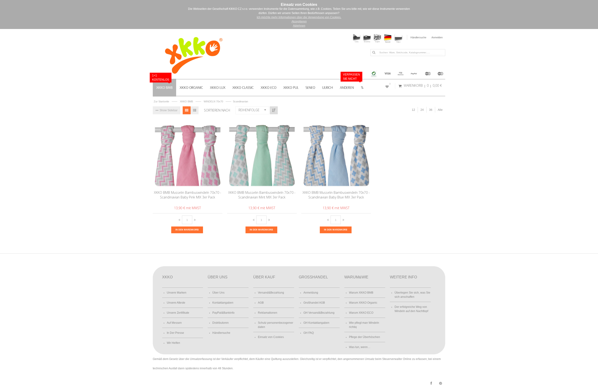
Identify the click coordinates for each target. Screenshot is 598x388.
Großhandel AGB (314, 302)
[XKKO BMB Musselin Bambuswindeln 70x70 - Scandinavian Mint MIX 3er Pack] (262, 153)
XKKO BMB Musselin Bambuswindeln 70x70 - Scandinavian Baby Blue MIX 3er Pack (336, 194)
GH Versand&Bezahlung (319, 312)
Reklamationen (267, 312)
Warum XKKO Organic (363, 302)
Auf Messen (174, 322)
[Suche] (373, 52)
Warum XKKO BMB (361, 292)
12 (413, 109)
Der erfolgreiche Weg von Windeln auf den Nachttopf (411, 309)
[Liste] (195, 110)
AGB (261, 302)
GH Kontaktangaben (316, 322)
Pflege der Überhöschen (364, 337)
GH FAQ (308, 332)
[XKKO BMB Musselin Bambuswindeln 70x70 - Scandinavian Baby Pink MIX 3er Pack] (187, 153)
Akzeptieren (299, 21)
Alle (440, 109)
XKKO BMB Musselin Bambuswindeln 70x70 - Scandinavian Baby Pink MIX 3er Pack (187, 194)
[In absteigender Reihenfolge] (274, 110)
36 (430, 109)
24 (422, 109)
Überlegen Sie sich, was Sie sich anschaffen (412, 294)
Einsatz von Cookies (271, 337)
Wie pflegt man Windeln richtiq (364, 325)
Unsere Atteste (176, 302)
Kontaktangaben (222, 302)
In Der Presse (175, 332)
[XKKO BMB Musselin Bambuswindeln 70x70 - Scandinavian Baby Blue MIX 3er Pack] (336, 153)
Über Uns (218, 292)
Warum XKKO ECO (361, 312)
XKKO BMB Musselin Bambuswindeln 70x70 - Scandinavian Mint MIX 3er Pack (261, 194)
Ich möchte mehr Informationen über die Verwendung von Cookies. (299, 17)
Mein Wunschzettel (390, 84)
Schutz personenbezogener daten (275, 325)
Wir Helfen (173, 343)
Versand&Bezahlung (271, 292)
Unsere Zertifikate (178, 312)
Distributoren (220, 322)
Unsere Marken (176, 292)
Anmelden (437, 37)
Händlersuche (418, 37)
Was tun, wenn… (359, 347)
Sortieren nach (217, 110)
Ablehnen (299, 25)
